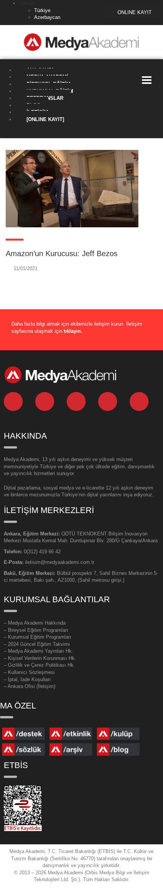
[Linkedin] (13, 401)
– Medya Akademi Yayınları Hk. (38, 651)
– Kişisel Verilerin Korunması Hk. (40, 658)
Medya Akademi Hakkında (37, 623)
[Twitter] (44, 401)
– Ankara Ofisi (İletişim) (29, 686)
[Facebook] (76, 401)
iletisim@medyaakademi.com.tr (59, 562)
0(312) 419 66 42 (42, 551)
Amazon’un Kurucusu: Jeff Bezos (62, 253)
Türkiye (42, 10)
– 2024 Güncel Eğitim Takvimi (37, 644)
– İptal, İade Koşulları (27, 679)
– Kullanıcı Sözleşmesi (29, 672)
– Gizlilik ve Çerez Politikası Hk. (39, 665)
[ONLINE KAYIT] (45, 119)
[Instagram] (107, 401)
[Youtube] (139, 401)
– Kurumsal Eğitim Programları (37, 637)
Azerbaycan (47, 17)
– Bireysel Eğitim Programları (36, 630)
